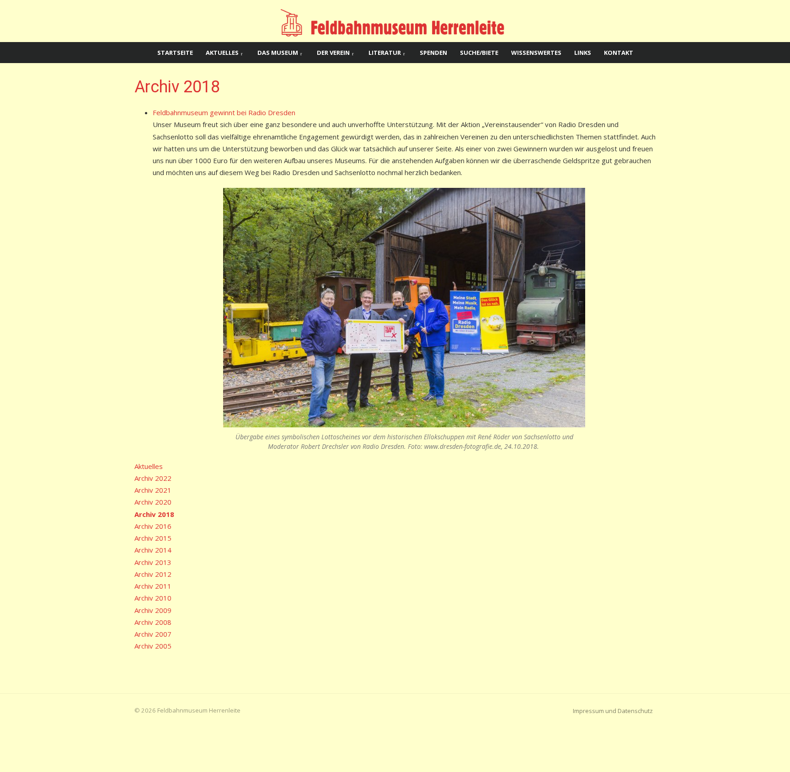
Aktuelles (222, 52)
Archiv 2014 (152, 549)
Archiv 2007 (152, 634)
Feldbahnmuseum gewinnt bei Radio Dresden (224, 112)
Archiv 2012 (152, 574)
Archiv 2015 (152, 538)
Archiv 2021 (152, 490)
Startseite (175, 52)
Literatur (384, 52)
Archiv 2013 (152, 562)
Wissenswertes (536, 52)
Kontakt (618, 52)
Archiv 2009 (152, 610)
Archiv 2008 (152, 622)
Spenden (433, 52)
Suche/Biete (479, 52)
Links (582, 52)
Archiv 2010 (152, 597)
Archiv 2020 (152, 501)
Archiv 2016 (152, 526)
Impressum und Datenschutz (613, 711)
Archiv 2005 (152, 645)
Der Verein (333, 52)
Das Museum (277, 52)
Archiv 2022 (152, 478)
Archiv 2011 (152, 586)
